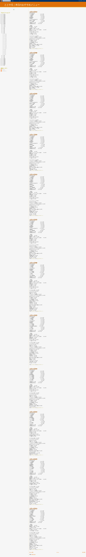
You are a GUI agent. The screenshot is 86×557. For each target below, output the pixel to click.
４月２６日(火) (33, 174)
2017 (3, 22)
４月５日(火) (4, 52)
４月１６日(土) (33, 508)
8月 (3, 28)
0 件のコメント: (41, 48)
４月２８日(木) (33, 93)
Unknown (3, 69)
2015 (3, 58)
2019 (3, 20)
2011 (3, 62)
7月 (3, 29)
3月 (3, 55)
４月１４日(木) (4, 46)
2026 (3, 14)
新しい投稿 (31, 552)
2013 (3, 60)
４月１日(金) (4, 54)
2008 (3, 65)
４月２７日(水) (33, 134)
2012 (3, 61)
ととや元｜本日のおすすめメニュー (22, 5)
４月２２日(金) (33, 262)
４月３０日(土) (33, 11)
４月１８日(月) (33, 459)
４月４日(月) (4, 53)
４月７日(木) (4, 50)
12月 (3, 24)
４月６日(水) (4, 51)
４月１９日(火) (33, 411)
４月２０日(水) (33, 368)
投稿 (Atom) (33, 554)
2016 (3, 23)
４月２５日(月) (33, 219)
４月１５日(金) (4, 45)
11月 (3, 25)
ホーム (58, 552)
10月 (3, 26)
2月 (3, 56)
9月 (3, 27)
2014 (3, 59)
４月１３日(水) (4, 47)
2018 (3, 21)
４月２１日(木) (33, 315)
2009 (3, 64)
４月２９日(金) (33, 52)
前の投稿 (83, 552)
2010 (3, 63)
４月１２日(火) (4, 48)
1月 (3, 57)
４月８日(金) (4, 49)
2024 (3, 16)
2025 (3, 15)
